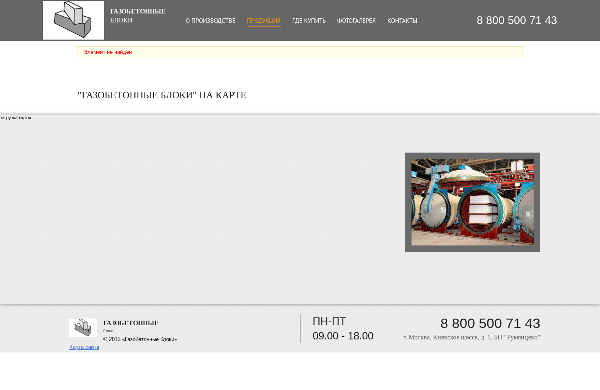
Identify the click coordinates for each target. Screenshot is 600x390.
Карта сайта (84, 347)
